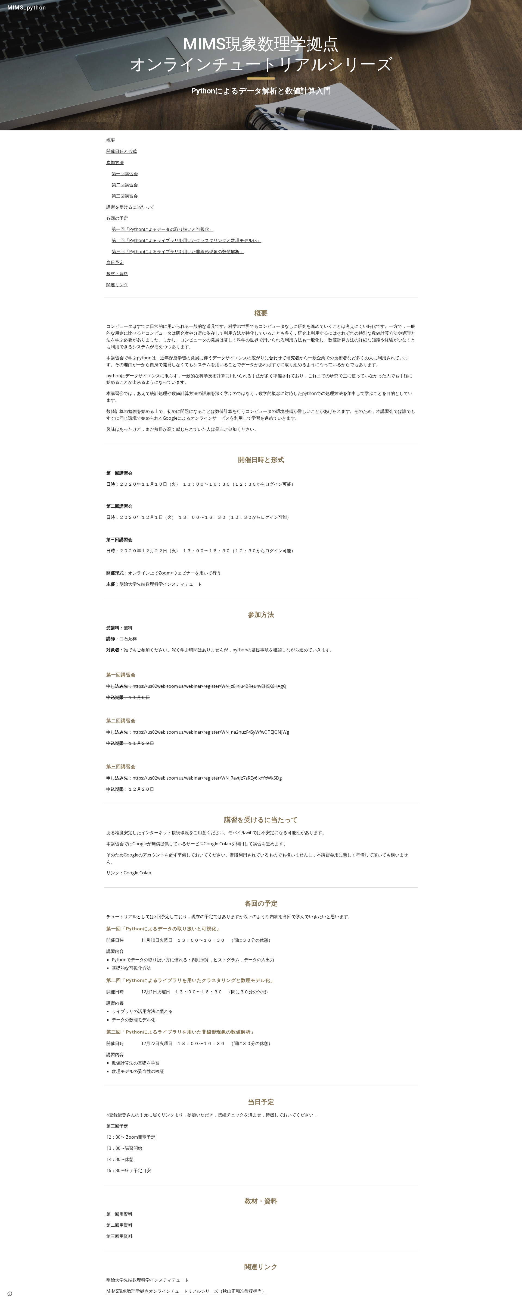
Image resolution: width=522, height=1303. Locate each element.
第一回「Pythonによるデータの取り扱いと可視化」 (162, 229)
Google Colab (137, 873)
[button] (10, 1294)
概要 (110, 140)
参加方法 (115, 162)
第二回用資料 (119, 1225)
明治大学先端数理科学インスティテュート (160, 584)
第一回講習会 (125, 174)
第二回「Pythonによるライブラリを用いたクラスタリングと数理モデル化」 (186, 240)
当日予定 (115, 262)
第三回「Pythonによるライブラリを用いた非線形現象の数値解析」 (178, 252)
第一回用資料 (119, 1214)
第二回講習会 (125, 185)
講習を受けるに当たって (130, 207)
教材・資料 (117, 274)
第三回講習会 (125, 196)
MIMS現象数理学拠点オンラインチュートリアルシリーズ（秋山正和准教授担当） (186, 1291)
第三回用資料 (119, 1236)
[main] (261, 65)
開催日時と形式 (121, 151)
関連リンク (117, 285)
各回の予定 (117, 218)
